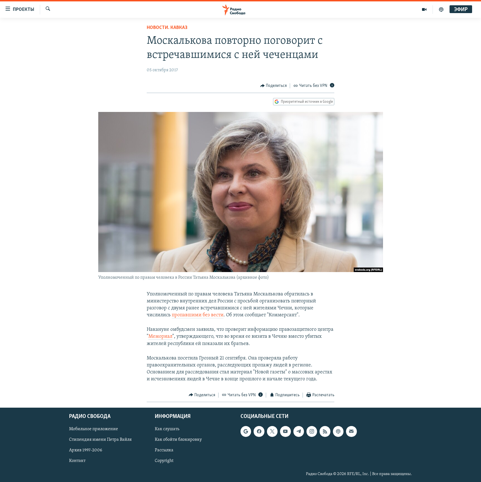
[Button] (273, 85)
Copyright (164, 461)
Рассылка (164, 450)
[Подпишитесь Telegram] (298, 431)
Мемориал (160, 336)
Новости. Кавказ (167, 27)
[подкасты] (441, 9)
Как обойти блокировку (178, 439)
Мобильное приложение (93, 429)
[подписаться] (351, 431)
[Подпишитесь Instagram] (311, 431)
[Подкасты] (338, 431)
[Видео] (424, 9)
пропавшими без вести (198, 315)
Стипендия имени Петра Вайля (100, 439)
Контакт (77, 461)
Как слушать (167, 429)
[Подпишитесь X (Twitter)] (272, 431)
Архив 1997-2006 (85, 450)
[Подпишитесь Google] (245, 431)
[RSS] (325, 431)
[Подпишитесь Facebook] (259, 431)
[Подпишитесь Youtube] (285, 431)
